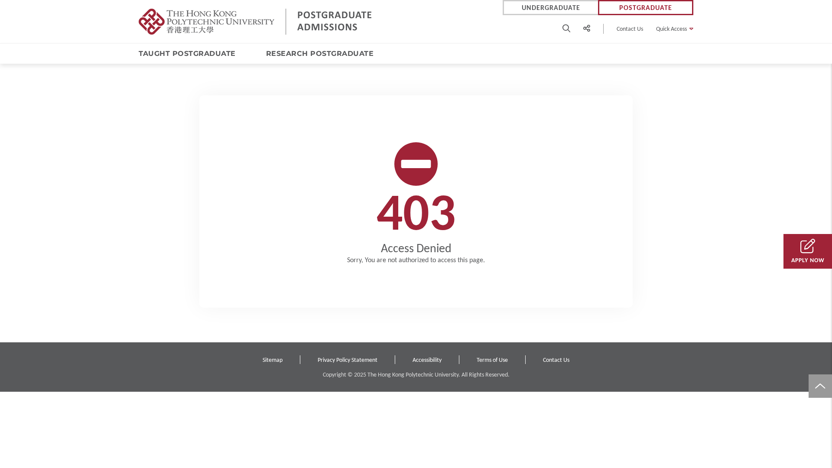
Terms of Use (492, 360)
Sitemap (273, 360)
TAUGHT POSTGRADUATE (187, 53)
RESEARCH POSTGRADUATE (320, 53)
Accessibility (427, 360)
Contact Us (630, 28)
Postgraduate (645, 7)
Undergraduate (551, 7)
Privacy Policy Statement (347, 360)
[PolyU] (206, 22)
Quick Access (671, 28)
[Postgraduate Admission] (335, 21)
